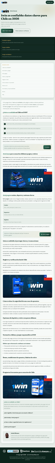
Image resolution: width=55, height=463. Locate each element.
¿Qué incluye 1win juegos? (11, 417)
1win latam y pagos (6, 70)
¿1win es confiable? (6, 67)
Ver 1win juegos (45, 234)
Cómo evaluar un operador (8, 82)
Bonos (3, 91)
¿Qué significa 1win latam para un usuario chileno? (18, 413)
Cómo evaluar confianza (22, 30)
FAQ (3, 94)
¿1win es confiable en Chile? (12, 402)
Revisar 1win (50, 2)
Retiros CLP (4, 85)
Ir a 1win (47, 147)
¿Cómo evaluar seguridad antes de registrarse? (18, 422)
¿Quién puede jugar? (10, 426)
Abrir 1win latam (7, 30)
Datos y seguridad (6, 76)
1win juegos (4, 73)
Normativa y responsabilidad (8, 88)
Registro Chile (5, 79)
